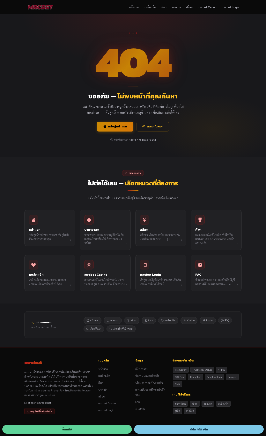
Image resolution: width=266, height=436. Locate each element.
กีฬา (163, 7)
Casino (191, 320)
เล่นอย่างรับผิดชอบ (123, 328)
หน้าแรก (134, 7)
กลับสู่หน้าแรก (117, 126)
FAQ (227, 320)
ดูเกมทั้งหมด (155, 126)
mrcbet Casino (207, 7)
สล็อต (189, 7)
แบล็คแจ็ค (150, 7)
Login (209, 320)
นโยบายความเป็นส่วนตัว (149, 382)
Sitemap (140, 408)
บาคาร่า (176, 7)
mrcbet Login (230, 7)
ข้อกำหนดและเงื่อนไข (147, 375)
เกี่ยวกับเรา (95, 328)
